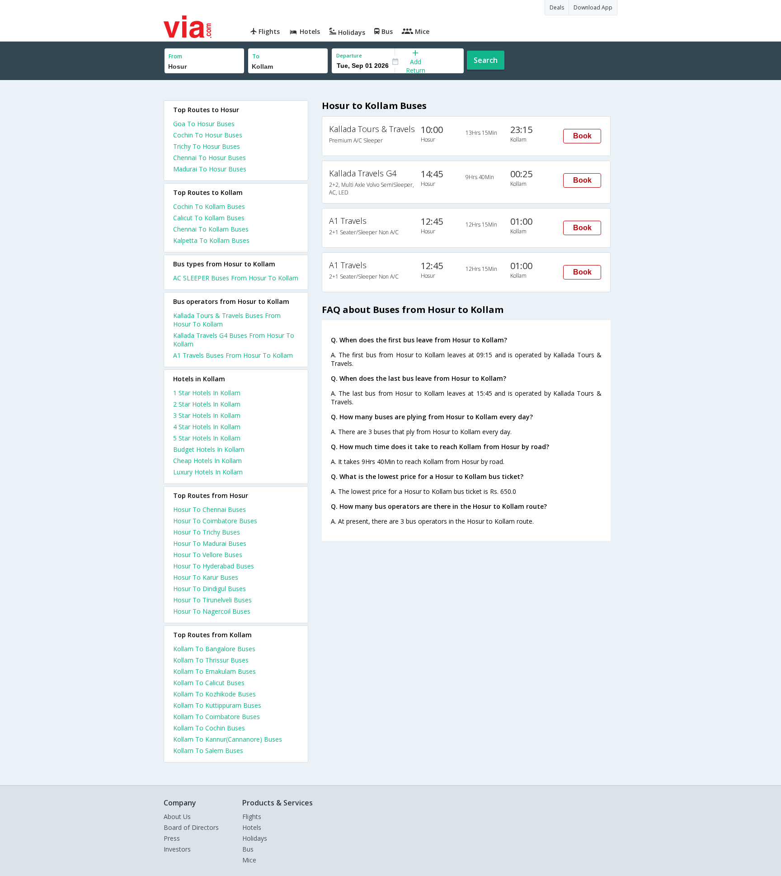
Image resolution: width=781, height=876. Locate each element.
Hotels (251, 827)
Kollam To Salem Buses (208, 750)
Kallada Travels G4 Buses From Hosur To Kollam (233, 339)
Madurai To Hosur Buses (209, 169)
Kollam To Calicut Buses (209, 682)
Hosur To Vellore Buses (207, 554)
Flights (251, 816)
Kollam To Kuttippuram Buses (217, 705)
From (175, 56)
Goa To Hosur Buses (204, 123)
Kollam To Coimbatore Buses (216, 716)
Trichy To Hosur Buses (206, 146)
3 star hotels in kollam (206, 415)
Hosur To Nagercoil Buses (211, 611)
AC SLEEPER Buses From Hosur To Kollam (235, 278)
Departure (349, 55)
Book (582, 136)
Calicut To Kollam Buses (209, 217)
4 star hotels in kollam (206, 426)
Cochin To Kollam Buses (209, 206)
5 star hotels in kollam (206, 438)
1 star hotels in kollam (206, 392)
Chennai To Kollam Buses (211, 229)
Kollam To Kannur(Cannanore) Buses (227, 739)
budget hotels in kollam (209, 449)
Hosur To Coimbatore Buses (215, 520)
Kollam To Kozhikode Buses (214, 694)
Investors (177, 849)
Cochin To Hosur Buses (207, 135)
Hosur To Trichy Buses (206, 532)
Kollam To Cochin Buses (209, 728)
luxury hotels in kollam (208, 472)
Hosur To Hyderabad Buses (213, 566)
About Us (177, 816)
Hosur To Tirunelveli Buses (212, 600)
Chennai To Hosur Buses (209, 157)
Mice (249, 860)
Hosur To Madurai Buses (209, 543)
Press (172, 838)
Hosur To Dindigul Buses (209, 588)
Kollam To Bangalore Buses (214, 648)
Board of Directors (191, 827)
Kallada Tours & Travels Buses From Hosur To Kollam (227, 319)
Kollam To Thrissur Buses (211, 660)
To (255, 56)
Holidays (254, 838)
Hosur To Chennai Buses (209, 509)
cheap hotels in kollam (207, 460)
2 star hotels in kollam (206, 404)
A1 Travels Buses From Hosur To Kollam (233, 355)
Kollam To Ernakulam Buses (214, 671)
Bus (248, 849)
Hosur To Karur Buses (205, 577)
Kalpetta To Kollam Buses (211, 240)
